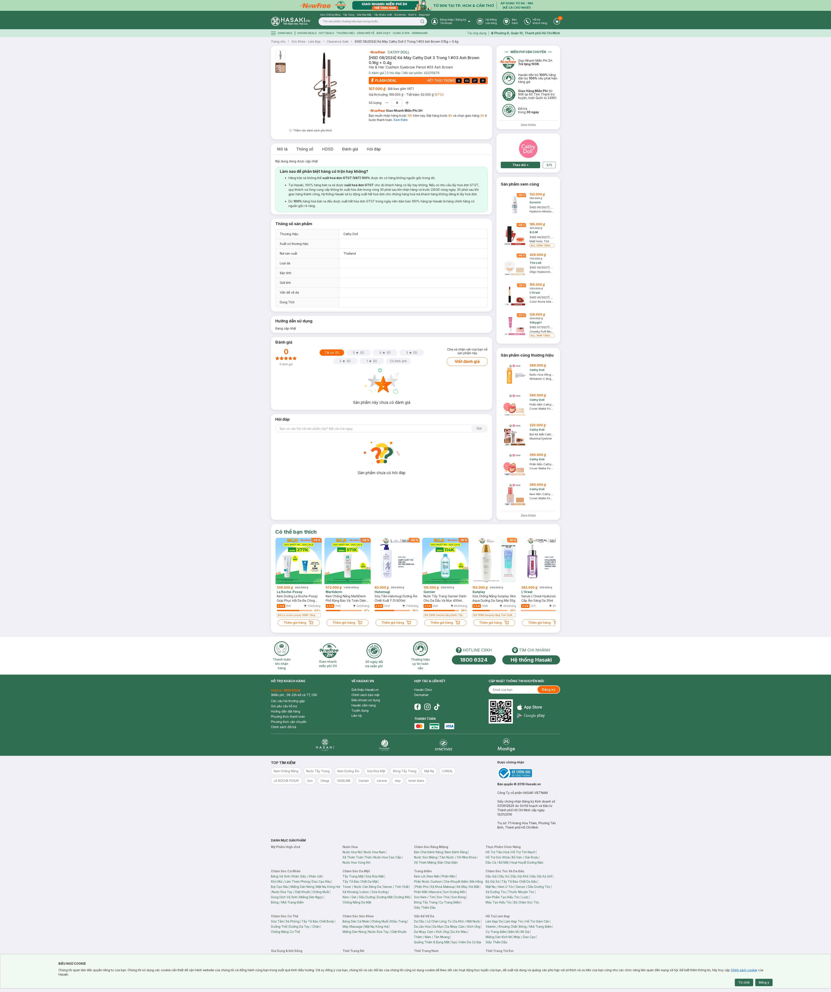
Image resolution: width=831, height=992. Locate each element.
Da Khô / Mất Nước (466, 921)
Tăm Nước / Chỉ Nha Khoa (457, 857)
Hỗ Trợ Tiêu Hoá (497, 852)
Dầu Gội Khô (519, 876)
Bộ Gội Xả (492, 881)
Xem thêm (400, 120)
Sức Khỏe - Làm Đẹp (306, 41)
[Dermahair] (384, 745)
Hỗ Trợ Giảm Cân (537, 921)
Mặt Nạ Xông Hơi (328, 887)
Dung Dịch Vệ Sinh (284, 897)
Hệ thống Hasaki (531, 660)
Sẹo (454, 942)
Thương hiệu (345, 33)
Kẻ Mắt (474, 887)
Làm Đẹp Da (494, 921)
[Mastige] (506, 744)
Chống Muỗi (320, 892)
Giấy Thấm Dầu (425, 907)
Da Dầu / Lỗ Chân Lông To (432, 921)
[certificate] (528, 773)
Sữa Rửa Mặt (375, 876)
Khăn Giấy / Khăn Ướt (307, 876)
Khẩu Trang (398, 921)
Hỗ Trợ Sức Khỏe (498, 857)
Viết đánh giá (467, 361)
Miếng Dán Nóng (302, 887)
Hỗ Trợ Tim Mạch (523, 852)
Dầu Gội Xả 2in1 (541, 876)
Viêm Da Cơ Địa (470, 942)
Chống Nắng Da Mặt (357, 902)
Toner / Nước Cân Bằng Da (362, 887)
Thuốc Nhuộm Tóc (521, 892)
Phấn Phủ (421, 887)
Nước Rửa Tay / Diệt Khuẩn (291, 892)
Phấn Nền (448, 876)
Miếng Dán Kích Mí (499, 937)
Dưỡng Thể (279, 926)
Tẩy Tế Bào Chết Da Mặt (360, 881)
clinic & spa (401, 33)
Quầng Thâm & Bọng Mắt (431, 942)
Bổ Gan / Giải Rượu (525, 857)
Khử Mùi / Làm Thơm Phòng (290, 881)
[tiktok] (437, 707)
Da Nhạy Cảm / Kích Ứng (462, 926)
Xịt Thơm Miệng (425, 862)
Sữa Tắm (277, 921)
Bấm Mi (514, 932)
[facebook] (417, 707)
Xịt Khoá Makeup (442, 887)
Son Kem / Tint (424, 897)
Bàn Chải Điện (448, 862)
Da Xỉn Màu (459, 932)
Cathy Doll (399, 52)
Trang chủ (278, 41)
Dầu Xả (504, 876)
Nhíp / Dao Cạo (525, 937)
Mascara (435, 892)
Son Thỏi (443, 897)
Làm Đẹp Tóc (514, 921)
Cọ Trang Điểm (449, 902)
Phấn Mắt (420, 892)
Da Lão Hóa (422, 926)
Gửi (479, 428)
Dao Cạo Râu (321, 881)
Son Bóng (458, 897)
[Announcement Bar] (415, 5)
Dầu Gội (491, 876)
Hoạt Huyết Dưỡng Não (527, 862)
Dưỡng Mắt (385, 897)
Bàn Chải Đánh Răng (428, 852)
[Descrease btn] (387, 102)
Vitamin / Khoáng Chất (501, 926)
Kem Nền (433, 876)
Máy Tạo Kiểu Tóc (499, 902)
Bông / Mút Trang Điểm (287, 902)
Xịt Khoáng (350, 892)
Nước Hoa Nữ (352, 852)
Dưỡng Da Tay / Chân (304, 926)
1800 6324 (474, 660)
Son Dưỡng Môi (454, 892)
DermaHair (420, 33)
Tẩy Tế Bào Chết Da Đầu (519, 881)
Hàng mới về (365, 33)
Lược (525, 897)
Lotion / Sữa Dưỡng (374, 892)
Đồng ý (764, 982)
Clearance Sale (338, 41)
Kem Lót (419, 876)
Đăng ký (548, 689)
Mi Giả (525, 932)
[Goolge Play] (531, 716)
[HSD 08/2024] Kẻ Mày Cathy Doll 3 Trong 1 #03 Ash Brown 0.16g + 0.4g (406, 41)
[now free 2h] (377, 52)
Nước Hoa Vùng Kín (356, 862)
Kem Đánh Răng (456, 852)
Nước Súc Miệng (425, 857)
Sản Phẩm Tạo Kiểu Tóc (503, 897)
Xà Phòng (293, 921)
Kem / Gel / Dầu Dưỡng (359, 897)
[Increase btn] (407, 102)
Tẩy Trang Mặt (353, 876)
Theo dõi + (520, 165)
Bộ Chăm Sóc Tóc (526, 902)
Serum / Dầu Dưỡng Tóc (533, 887)
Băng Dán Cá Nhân (356, 921)
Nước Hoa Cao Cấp (387, 857)
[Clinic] (325, 745)
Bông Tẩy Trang (425, 902)
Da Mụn (438, 926)
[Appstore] (531, 707)
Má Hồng (476, 881)
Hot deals (326, 33)
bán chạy (384, 33)
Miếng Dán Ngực (311, 897)
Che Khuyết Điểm (456, 881)
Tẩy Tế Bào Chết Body (317, 921)
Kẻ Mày (462, 887)
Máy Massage (352, 926)
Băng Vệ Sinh (280, 876)
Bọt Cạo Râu (279, 887)
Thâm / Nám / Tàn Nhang (431, 937)
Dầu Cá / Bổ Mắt (497, 862)
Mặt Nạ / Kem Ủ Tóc (500, 887)
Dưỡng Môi (402, 897)
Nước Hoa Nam (374, 852)
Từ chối (744, 982)
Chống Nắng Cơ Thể (285, 932)
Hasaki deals (307, 33)
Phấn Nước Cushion (428, 881)
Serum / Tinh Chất (396, 887)
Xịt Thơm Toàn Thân (357, 857)
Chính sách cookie (744, 970)
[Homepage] (290, 21)
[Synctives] (444, 744)
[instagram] (427, 707)
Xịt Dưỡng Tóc (496, 892)
